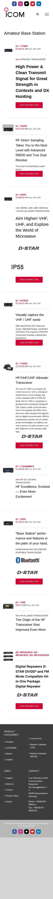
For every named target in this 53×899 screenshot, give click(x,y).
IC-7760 (22, 46)
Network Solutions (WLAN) (38, 755)
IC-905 (21, 194)
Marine (9, 753)
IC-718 (20, 602)
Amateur (9, 742)
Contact (9, 790)
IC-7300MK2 (25, 466)
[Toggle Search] (37, 14)
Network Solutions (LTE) (38, 746)
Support (9, 778)
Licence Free (36, 738)
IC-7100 (21, 363)
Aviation (9, 759)
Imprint (9, 801)
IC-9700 (22, 300)
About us (10, 784)
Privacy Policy (12, 796)
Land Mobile (11, 748)
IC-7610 (21, 126)
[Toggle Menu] (47, 14)
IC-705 (21, 519)
